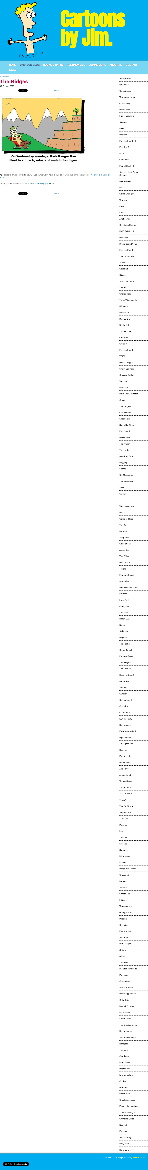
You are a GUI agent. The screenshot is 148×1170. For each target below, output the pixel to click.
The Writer (124, 556)
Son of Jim (124, 937)
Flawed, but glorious (128, 1106)
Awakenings (124, 219)
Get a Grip (124, 1000)
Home (12, 64)
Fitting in (123, 900)
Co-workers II (125, 700)
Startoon (123, 887)
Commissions (97, 64)
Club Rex (123, 337)
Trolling (122, 569)
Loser (122, 206)
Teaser (122, 262)
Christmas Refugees (128, 225)
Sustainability (125, 1137)
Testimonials (76, 64)
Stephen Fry (125, 812)
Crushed (123, 400)
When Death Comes (128, 587)
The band (123, 1050)
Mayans (123, 637)
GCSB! (122, 494)
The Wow (123, 612)
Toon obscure (125, 906)
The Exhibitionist (126, 256)
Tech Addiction (126, 781)
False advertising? (127, 731)
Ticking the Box (126, 744)
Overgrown (124, 606)
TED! (121, 500)
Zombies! (123, 962)
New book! (124, 85)
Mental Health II (126, 166)
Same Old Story (126, 425)
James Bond (125, 775)
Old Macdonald (126, 475)
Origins (122, 1081)
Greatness (124, 159)
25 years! (123, 819)
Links (12, 69)
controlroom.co (139, 1158)
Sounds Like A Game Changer (128, 173)
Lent (121, 831)
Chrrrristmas (125, 412)
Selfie (121, 487)
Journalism (124, 581)
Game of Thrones (127, 519)
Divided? (123, 128)
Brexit (122, 187)
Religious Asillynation (128, 394)
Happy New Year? (127, 869)
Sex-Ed (122, 287)
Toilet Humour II (126, 281)
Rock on (123, 750)
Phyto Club (124, 312)
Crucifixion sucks (127, 1100)
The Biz (122, 525)
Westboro (123, 381)
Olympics (123, 706)
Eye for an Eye (126, 1075)
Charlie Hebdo (126, 294)
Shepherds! (124, 419)
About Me (115, 64)
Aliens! (122, 956)
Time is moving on (127, 1112)
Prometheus (125, 762)
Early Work (124, 1143)
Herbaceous (125, 681)
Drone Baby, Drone (128, 244)
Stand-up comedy (127, 1037)
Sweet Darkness (126, 369)
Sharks (122, 469)
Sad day (123, 687)
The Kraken (124, 444)
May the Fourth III (127, 141)
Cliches (122, 275)
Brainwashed (125, 725)
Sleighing (123, 631)
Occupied (123, 925)
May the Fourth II (127, 250)
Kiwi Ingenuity (125, 719)
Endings (123, 1131)
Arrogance (124, 537)
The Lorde (124, 450)
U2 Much (123, 306)
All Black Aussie (126, 987)
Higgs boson (125, 737)
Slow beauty (125, 1019)
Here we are (125, 1150)
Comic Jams (125, 712)
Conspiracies (125, 91)
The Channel (125, 669)
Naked (122, 625)
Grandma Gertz (126, 1119)
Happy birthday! (126, 675)
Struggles (123, 850)
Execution (123, 387)
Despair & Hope (126, 1006)
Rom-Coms (124, 109)
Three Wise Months (128, 300)
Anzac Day (124, 550)
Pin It (56, 90)
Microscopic (124, 856)
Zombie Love (125, 331)
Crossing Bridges (127, 375)
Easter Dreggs (126, 362)
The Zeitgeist (125, 406)
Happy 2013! (125, 619)
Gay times (124, 1056)
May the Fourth (126, 350)
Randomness (125, 1031)
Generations (125, 544)
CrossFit (123, 344)
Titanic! (122, 800)
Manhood (123, 1087)
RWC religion (125, 944)
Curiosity (123, 694)
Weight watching (126, 506)
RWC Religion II (126, 231)
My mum (123, 531)
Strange (123, 122)
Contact (131, 64)
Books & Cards (53, 64)
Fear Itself (124, 147)
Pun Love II (124, 562)
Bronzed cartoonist (128, 969)
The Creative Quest (128, 1025)
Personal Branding (127, 656)
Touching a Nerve (127, 97)
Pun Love (123, 975)
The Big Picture (126, 806)
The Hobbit (124, 644)
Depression (124, 1012)
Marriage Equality (127, 575)
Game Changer (126, 194)
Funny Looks (125, 756)
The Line (123, 837)
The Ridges (125, 662)
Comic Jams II (125, 650)
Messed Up (124, 437)
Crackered (124, 875)
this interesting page (40, 183)
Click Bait (123, 269)
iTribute (122, 950)
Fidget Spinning (126, 116)
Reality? (123, 135)
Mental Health (125, 181)
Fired (121, 212)
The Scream (125, 787)
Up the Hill (124, 325)
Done (121, 153)
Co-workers (124, 981)
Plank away (124, 1062)
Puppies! (123, 919)
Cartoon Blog (30, 64)
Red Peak (123, 237)
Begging (123, 462)
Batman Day (125, 319)
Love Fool (123, 600)
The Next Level (126, 481)
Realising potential (127, 993)
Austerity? (123, 769)
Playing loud (125, 1068)
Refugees (123, 1044)
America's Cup (126, 456)
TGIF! (122, 356)
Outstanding (125, 103)
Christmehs (124, 894)
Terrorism (123, 200)
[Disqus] (55, 234)
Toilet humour (125, 794)
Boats (122, 512)
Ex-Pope (123, 594)
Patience (123, 825)
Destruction (124, 1094)
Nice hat (123, 1125)
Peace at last (125, 931)
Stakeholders (125, 78)
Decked (122, 881)
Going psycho (125, 912)
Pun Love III (124, 431)
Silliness (123, 844)
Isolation (123, 862)
